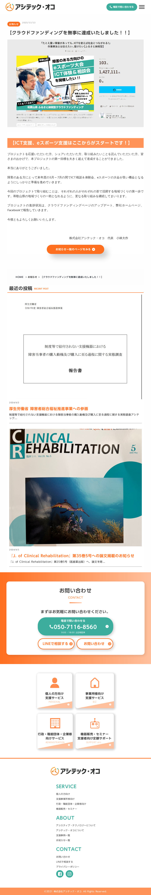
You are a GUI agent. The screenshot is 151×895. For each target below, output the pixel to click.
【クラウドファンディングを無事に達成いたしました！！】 (72, 277)
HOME (20, 277)
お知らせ (32, 277)
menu (141, 7)
